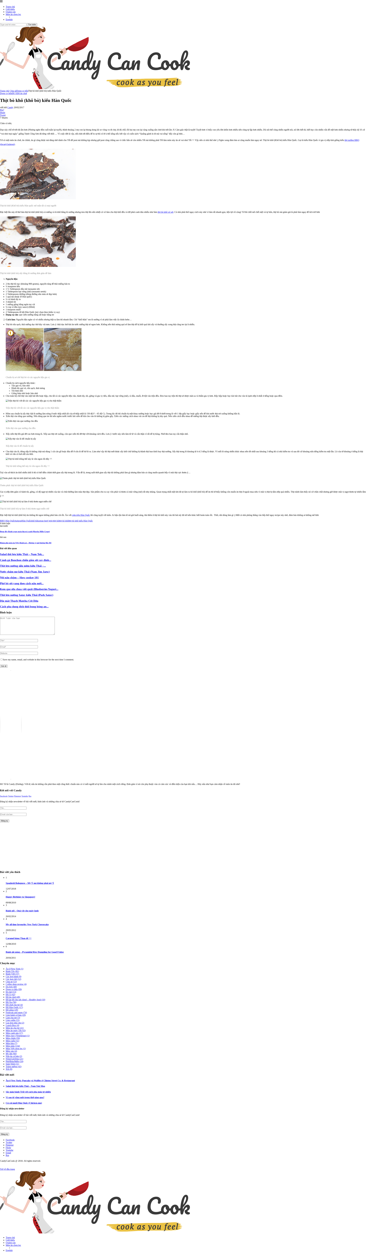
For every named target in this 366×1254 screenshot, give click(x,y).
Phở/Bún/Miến (14, 1061)
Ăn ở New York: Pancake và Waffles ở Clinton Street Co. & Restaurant (40, 1080)
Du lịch (11, 987)
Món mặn (13, 1046)
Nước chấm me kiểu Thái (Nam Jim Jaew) (25, 571)
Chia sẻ (13, 91)
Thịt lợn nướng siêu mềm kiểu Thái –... (23, 565)
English (9, 19)
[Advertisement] (24, 845)
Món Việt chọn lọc (16, 1048)
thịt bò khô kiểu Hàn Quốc (81, 521)
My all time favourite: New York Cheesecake (27, 924)
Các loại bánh (13, 976)
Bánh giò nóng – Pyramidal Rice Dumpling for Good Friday (35, 952)
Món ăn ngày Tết (16, 1030)
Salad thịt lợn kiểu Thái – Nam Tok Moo (25, 1086)
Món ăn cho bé (15, 1028)
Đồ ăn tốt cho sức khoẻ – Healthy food (25, 999)
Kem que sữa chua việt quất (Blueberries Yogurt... (29, 589)
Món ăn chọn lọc (13, 14)
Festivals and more (16, 1012)
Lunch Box (12, 1025)
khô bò (34, 521)
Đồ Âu (11, 1002)
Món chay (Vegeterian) (18, 1035)
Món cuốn (12, 1041)
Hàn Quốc (26, 521)
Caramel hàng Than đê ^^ (18, 938)
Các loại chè (13, 979)
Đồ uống (12, 1010)
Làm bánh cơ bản (16, 1015)
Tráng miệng (13, 1066)
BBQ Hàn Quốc (7, 521)
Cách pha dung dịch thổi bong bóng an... (24, 606)
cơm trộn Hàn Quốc (81, 515)
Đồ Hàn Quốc (14, 1007)
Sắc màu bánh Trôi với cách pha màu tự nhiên (28, 1092)
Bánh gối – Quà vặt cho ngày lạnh (22, 911)
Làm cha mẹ (13, 1017)
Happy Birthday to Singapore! (20, 897)
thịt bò (56, 521)
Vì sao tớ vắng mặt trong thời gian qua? (25, 1097)
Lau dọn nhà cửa (15, 1023)
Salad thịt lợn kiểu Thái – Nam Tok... (22, 554)
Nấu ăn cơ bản (14, 1056)
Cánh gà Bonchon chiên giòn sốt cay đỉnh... (25, 560)
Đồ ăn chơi (13, 997)
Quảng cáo (11, 12)
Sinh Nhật (12, 1064)
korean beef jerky (45, 521)
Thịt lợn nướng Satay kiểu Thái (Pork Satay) (26, 594)
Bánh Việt (12, 974)
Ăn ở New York (14, 969)
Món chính (13, 1038)
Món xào (11, 1051)
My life (11, 1053)
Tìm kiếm (32, 25)
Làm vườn (12, 1020)
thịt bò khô (64, 521)
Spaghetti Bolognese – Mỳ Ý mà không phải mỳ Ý (30, 883)
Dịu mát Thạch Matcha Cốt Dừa (19, 600)
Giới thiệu (10, 9)
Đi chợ (11, 992)
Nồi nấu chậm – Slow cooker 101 (19, 577)
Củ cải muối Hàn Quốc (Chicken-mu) (24, 1103)
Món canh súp (14, 1033)
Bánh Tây (12, 971)
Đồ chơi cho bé (14, 1005)
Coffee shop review (16, 984)
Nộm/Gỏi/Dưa (14, 1059)
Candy (10, 107)
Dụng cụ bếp (22, 91)
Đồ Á (10, 994)
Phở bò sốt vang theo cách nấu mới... (22, 583)
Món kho (11, 1043)
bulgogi (18, 521)
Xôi (9, 1069)
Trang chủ (10, 6)
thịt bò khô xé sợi (165, 212)
